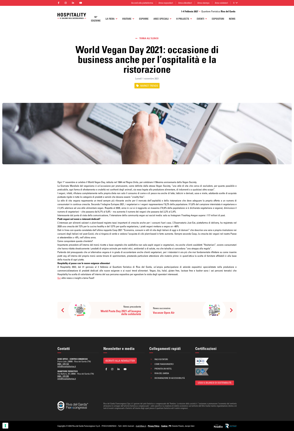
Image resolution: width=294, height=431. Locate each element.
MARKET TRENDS (149, 85)
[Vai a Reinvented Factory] (231, 426)
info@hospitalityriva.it (66, 366)
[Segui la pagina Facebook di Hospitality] (58, 3)
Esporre (144, 18)
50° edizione (96, 18)
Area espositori (165, 2)
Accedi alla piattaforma (142, 2)
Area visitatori (221, 2)
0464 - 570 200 (63, 376)
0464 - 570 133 (63, 364)
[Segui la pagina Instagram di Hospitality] (65, 3)
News (232, 18)
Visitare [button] (126, 18)
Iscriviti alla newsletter (120, 360)
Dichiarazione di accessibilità (170, 378)
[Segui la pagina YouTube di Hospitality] (81, 3)
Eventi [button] (200, 18)
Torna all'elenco (149, 38)
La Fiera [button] (110, 18)
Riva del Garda (162, 373)
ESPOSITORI (218, 18)
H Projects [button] (182, 18)
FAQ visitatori (161, 359)
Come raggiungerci (164, 364)
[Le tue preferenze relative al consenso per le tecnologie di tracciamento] (5, 426)
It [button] (233, 2)
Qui (59, 277)
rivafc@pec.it (141, 426)
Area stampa (203, 2)
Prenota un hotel (163, 368)
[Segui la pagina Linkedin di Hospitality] (73, 3)
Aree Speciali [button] (161, 18)
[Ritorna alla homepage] (71, 16)
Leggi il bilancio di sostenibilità (214, 382)
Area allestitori (185, 2)
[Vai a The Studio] (218, 426)
